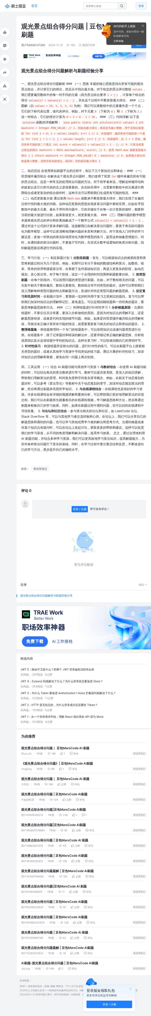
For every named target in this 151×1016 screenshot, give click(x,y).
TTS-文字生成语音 (75, 986)
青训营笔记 (139, 753)
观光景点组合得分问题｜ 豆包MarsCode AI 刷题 (55, 748)
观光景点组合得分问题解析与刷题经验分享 (46, 595)
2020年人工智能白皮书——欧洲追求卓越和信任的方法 (48, 990)
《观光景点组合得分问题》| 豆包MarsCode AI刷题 (57, 763)
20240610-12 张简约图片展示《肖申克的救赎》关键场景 (50, 994)
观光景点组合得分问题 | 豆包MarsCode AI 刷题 (54, 840)
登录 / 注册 (80, 509)
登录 (141, 5)
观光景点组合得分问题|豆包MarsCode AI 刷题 (54, 886)
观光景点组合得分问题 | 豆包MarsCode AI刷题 (54, 794)
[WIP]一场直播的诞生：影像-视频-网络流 (41, 986)
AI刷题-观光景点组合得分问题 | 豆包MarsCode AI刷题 (59, 963)
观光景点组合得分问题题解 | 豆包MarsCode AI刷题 (57, 871)
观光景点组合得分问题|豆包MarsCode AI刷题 (53, 809)
